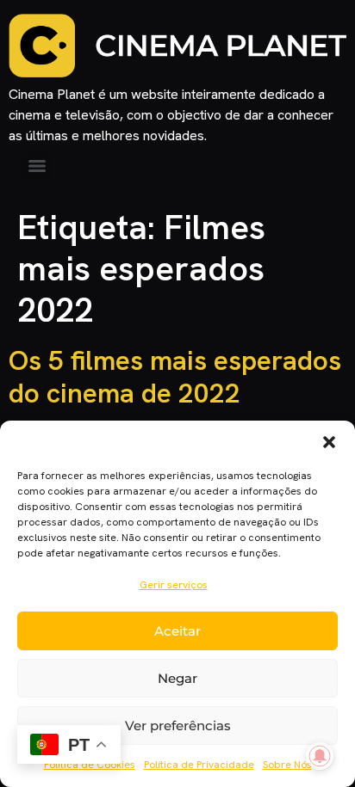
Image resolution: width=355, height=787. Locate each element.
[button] (329, 442)
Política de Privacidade (199, 765)
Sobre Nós (287, 765)
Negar (177, 678)
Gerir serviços (174, 585)
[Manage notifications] (319, 756)
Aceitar (177, 631)
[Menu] (37, 166)
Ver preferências (178, 725)
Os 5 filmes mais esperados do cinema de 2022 (175, 376)
